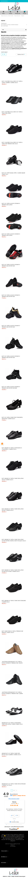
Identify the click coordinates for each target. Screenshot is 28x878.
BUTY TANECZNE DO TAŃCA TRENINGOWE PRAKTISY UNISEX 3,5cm (12, 631)
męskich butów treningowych (19, 48)
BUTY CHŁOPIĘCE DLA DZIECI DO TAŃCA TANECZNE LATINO (12, 112)
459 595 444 (4, 1)
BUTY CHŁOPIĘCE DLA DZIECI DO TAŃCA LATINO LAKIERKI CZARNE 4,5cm (12, 81)
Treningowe (3, 23)
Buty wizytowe (4, 26)
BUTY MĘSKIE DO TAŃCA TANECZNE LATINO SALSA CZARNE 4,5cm (13, 479)
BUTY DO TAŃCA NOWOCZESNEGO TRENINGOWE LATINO (11, 204)
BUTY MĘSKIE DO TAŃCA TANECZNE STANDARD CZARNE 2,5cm (14, 601)
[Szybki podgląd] (15, 72)
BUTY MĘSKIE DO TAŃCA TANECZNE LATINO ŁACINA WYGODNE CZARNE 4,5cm (13, 570)
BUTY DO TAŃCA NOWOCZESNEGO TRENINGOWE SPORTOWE (11, 265)
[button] (9, 798)
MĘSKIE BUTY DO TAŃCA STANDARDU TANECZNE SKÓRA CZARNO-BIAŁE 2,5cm (12, 723)
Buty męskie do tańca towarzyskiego (9, 24)
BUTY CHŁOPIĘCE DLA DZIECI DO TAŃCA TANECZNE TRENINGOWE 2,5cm (12, 143)
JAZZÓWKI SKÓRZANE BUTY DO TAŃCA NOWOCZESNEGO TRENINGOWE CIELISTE (12, 662)
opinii (18, 795)
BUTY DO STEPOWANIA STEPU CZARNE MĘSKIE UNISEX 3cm (13, 173)
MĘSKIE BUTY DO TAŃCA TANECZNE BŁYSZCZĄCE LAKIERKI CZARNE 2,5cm (11, 754)
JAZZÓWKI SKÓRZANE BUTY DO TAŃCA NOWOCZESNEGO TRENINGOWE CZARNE (12, 692)
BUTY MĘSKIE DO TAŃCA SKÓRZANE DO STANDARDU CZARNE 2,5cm (12, 448)
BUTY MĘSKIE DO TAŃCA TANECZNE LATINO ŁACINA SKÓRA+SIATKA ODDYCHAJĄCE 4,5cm (14, 540)
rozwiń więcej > (4, 52)
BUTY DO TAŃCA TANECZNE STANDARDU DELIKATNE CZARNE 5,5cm (12, 418)
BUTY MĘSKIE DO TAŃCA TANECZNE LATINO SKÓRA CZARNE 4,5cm (13, 509)
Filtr (4, 54)
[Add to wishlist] (13, 72)
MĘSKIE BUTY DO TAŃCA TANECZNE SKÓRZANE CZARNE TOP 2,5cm (14, 784)
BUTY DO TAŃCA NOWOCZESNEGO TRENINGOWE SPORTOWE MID (11, 387)
